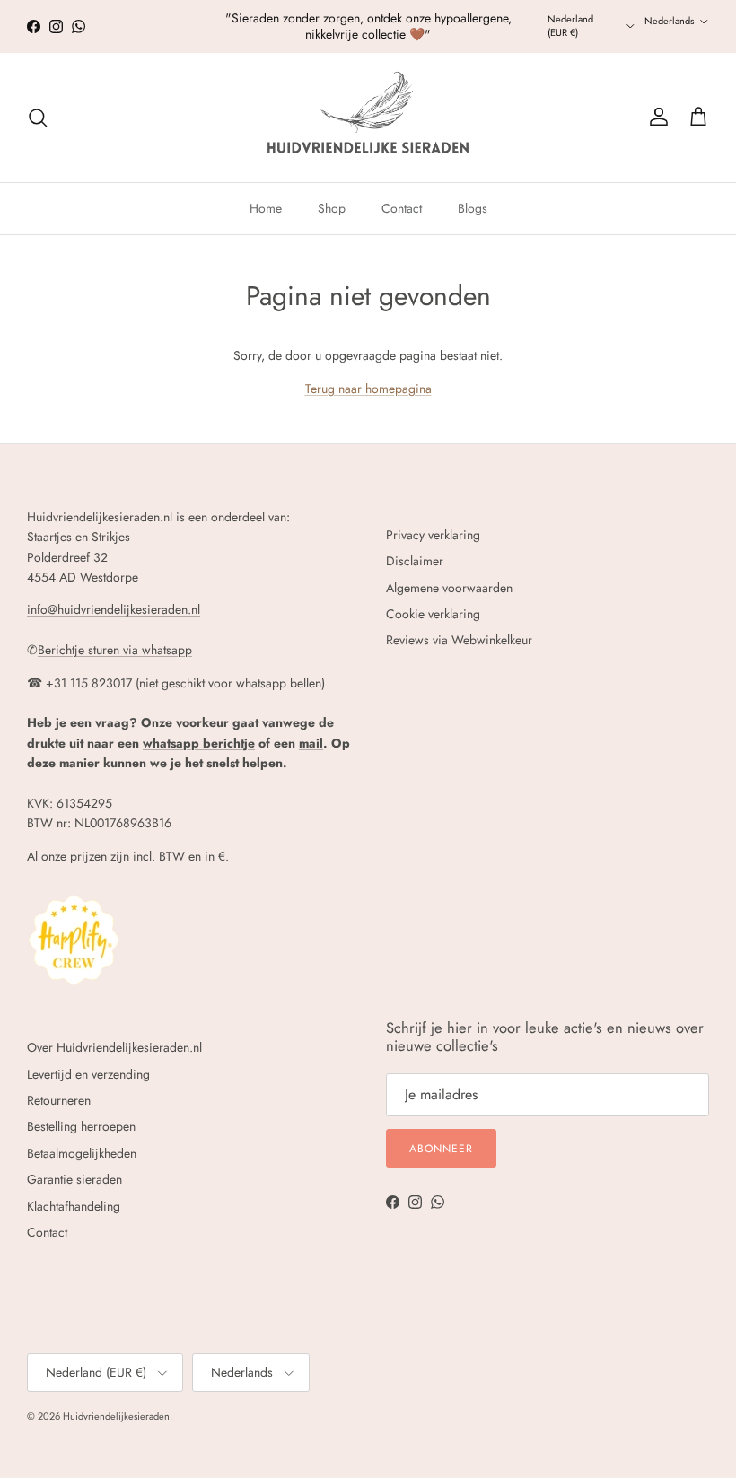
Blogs (472, 208)
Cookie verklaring (433, 614)
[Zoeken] (37, 117)
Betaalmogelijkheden (81, 1153)
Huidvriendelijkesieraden (116, 1416)
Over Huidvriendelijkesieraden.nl (114, 1047)
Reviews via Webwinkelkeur (459, 640)
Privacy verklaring (433, 535)
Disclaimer (414, 561)
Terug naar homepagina (368, 389)
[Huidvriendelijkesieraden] (368, 117)
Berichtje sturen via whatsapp (115, 650)
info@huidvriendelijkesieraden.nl (113, 609)
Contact (401, 208)
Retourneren (59, 1100)
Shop (332, 208)
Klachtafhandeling (73, 1206)
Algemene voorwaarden (449, 588)
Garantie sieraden (74, 1179)
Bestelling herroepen (81, 1126)
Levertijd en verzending (88, 1074)
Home (266, 208)
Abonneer (441, 1149)
